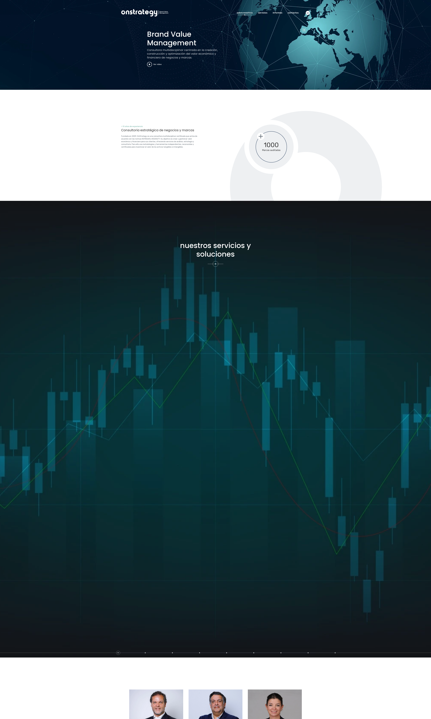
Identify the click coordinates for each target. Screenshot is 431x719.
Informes (277, 12)
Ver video (157, 64)
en (308, 13)
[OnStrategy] (144, 13)
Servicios (262, 12)
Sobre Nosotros (245, 12)
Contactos (293, 12)
